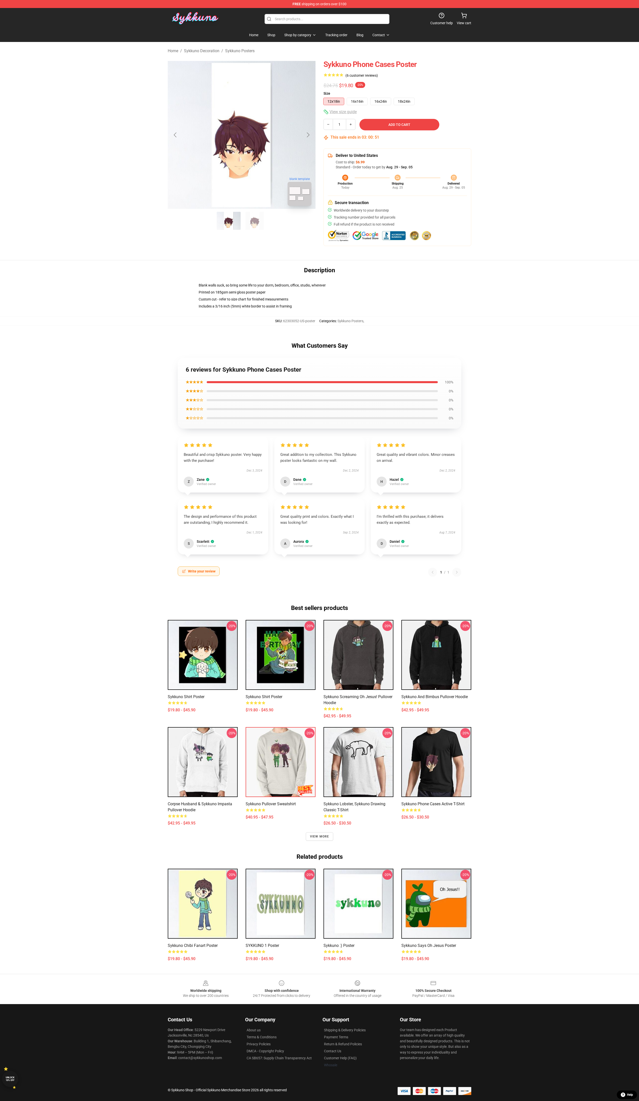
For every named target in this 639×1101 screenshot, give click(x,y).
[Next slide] (308, 135)
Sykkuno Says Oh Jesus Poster (428, 945)
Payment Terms (336, 1037)
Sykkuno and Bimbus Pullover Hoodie (434, 696)
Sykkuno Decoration (201, 50)
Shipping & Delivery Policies (345, 1030)
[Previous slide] (175, 135)
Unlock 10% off (10, 1079)
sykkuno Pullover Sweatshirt (271, 804)
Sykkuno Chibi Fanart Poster (193, 945)
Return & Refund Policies (343, 1044)
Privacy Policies (259, 1044)
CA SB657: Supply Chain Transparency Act (279, 1058)
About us (254, 1030)
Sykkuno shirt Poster (186, 696)
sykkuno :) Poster (338, 945)
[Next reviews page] (456, 572)
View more (319, 836)
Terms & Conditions (262, 1037)
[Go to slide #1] (229, 221)
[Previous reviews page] (432, 572)
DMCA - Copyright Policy (265, 1051)
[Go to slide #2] (255, 221)
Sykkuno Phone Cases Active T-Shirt (433, 804)
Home (173, 50)
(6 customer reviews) (361, 75)
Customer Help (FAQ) (340, 1058)
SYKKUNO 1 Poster (262, 945)
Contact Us (332, 1051)
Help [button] (630, 1095)
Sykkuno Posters (240, 50)
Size (326, 93)
